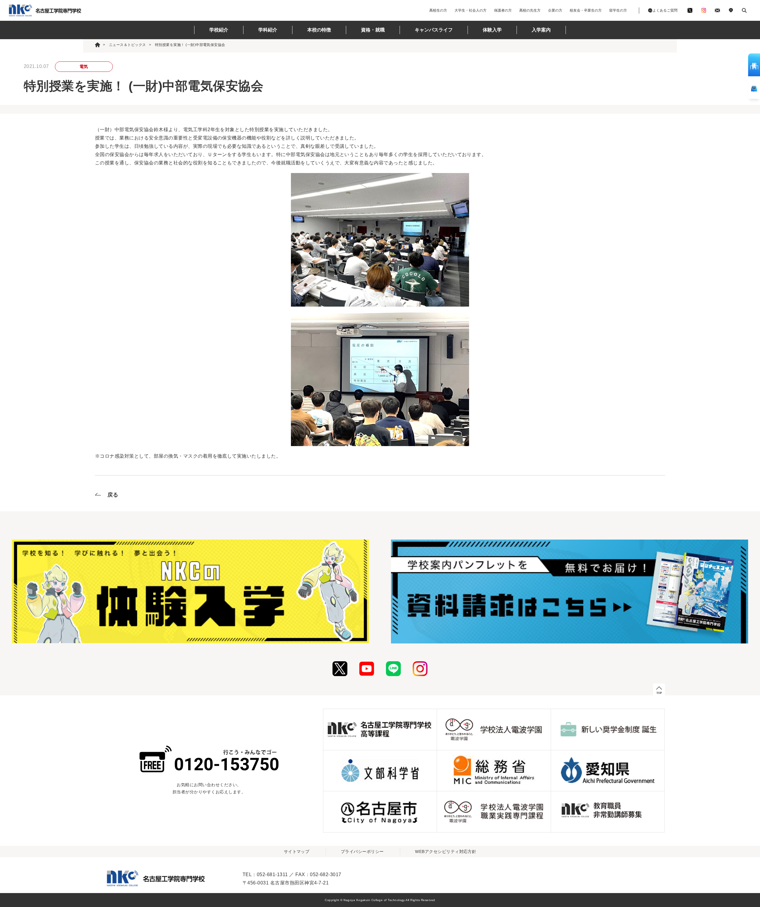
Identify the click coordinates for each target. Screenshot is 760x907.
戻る (112, 495)
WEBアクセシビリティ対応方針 (445, 851)
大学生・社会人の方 (471, 10)
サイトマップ (297, 851)
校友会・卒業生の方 (586, 10)
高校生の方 (438, 10)
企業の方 (555, 10)
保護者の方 (503, 10)
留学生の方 (618, 10)
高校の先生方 (530, 10)
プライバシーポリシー (362, 851)
